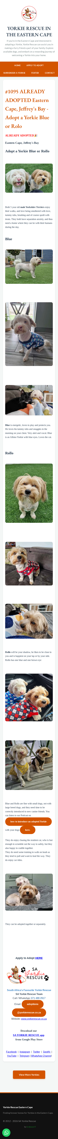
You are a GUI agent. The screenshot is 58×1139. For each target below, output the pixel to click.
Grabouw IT (31, 1127)
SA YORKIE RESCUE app (28, 1035)
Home (17, 65)
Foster (35, 73)
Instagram (25, 1052)
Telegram (24, 1056)
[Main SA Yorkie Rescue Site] (29, 20)
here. (27, 830)
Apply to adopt (35, 65)
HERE (39, 958)
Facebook (11, 1052)
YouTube (12, 1056)
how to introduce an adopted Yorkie (28, 821)
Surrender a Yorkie (14, 73)
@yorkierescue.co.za (29, 1012)
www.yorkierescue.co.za (34, 1019)
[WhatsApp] (6, 1133)
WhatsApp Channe (41, 1056)
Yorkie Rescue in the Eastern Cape (29, 31)
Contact (50, 73)
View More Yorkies (29, 1074)
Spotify (47, 1052)
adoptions (32, 1004)
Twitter (36, 1052)
